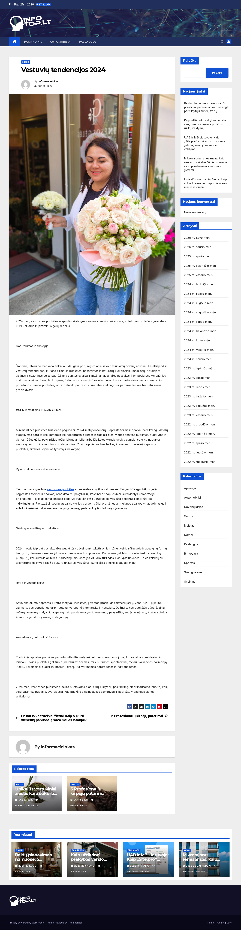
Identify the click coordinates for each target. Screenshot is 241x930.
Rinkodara (191, 553)
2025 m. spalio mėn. (197, 256)
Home (210, 922)
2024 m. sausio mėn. (198, 359)
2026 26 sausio (84, 865)
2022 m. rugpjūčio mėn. (200, 462)
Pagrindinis (33, 41)
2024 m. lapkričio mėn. (199, 284)
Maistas (189, 525)
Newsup (59, 922)
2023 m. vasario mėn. (198, 415)
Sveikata (190, 581)
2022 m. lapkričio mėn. (199, 433)
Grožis (25, 62)
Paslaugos (88, 41)
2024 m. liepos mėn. (198, 321)
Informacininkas (48, 81)
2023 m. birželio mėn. (198, 396)
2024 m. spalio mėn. (198, 293)
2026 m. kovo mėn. (197, 237)
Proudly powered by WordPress (26, 922)
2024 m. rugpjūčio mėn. (200, 312)
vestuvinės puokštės (60, 489)
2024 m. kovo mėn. (197, 340)
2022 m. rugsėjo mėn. (198, 452)
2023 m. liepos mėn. (197, 387)
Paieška (189, 61)
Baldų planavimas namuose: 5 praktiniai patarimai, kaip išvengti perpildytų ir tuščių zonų (206, 107)
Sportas (189, 563)
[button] (222, 42)
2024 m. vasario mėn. (199, 349)
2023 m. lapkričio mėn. (199, 368)
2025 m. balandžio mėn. (200, 265)
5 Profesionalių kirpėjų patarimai (137, 716)
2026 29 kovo (27, 865)
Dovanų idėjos (193, 507)
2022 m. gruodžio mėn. (199, 424)
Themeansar (75, 922)
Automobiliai (60, 41)
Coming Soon (224, 922)
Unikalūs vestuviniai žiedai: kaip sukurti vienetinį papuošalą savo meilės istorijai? (54, 718)
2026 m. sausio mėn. (198, 247)
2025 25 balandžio (199, 865)
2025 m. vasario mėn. (198, 275)
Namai (188, 535)
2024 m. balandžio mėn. (200, 331)
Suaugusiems (193, 572)
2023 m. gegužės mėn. (199, 405)
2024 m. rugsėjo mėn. (199, 303)
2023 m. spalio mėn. (197, 377)
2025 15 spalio (140, 865)
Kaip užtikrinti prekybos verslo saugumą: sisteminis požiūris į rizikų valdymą (205, 124)
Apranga (190, 488)
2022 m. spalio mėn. (197, 443)
